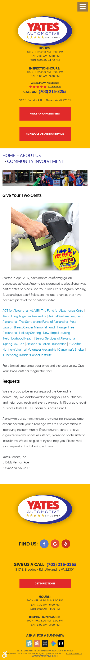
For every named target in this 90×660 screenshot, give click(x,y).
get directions (45, 583)
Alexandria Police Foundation (46, 344)
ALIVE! (34, 311)
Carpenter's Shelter (71, 349)
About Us (30, 155)
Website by (45, 656)
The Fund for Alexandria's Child (62, 311)
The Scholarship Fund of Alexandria (43, 322)
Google (55, 543)
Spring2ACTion (13, 344)
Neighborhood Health (18, 338)
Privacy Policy (56, 654)
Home (9, 155)
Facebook (44, 543)
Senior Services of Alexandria (55, 338)
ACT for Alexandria (15, 311)
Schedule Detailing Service (45, 133)
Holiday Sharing (30, 333)
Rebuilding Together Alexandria (24, 316)
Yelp (66, 543)
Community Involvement (35, 161)
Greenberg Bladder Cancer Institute (27, 355)
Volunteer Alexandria (42, 349)
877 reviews (54, 86)
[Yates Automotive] (45, 31)
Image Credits (74, 654)
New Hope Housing (56, 333)
